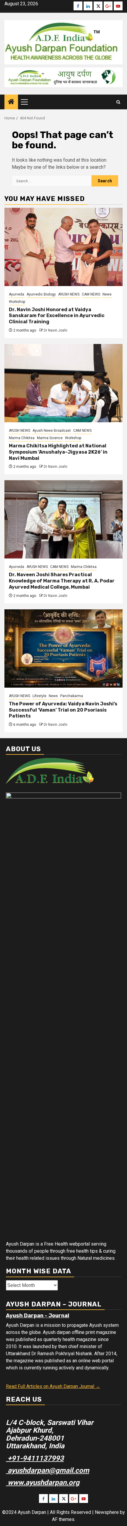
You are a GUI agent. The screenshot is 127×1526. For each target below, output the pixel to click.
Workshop (17, 302)
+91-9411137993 (35, 1458)
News (107, 294)
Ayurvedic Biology (41, 294)
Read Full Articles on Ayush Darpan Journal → (53, 1386)
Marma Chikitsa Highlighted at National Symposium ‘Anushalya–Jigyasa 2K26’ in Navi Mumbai (58, 452)
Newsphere (107, 1512)
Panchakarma (71, 696)
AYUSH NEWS (68, 294)
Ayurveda (16, 294)
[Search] (118, 102)
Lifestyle (39, 696)
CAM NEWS (91, 294)
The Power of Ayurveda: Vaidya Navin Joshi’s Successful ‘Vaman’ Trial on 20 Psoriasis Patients (63, 710)
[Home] (11, 102)
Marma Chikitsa (22, 438)
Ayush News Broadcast (51, 430)
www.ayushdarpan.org (42, 1482)
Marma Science (50, 438)
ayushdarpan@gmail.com (47, 1470)
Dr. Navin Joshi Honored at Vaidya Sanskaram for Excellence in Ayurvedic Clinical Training (57, 316)
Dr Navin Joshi (55, 330)
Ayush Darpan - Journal (37, 1315)
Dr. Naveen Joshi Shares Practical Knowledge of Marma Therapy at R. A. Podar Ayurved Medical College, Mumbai (62, 581)
